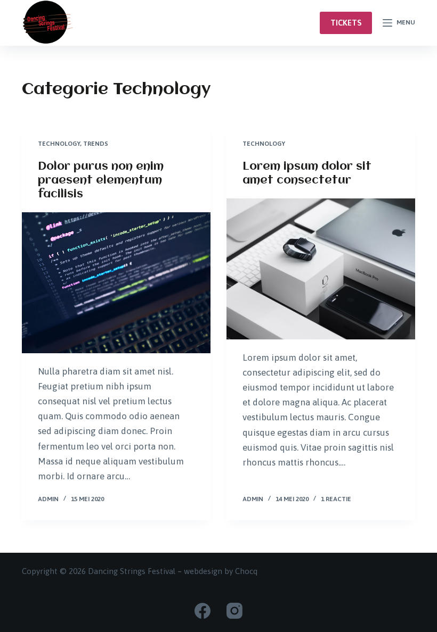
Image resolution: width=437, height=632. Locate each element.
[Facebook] (203, 611)
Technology (59, 143)
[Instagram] (234, 611)
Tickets (345, 22)
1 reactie (336, 499)
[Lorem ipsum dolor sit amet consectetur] (320, 269)
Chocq (246, 571)
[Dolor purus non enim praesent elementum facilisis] (116, 283)
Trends (95, 143)
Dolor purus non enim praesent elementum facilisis (101, 180)
